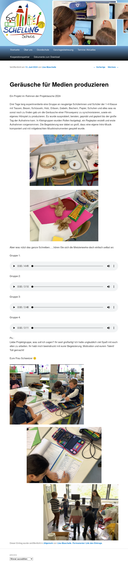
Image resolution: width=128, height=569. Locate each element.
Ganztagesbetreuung (63, 49)
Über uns (28, 49)
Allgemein (48, 543)
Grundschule (43, 49)
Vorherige (99, 67)
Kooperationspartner (20, 56)
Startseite (15, 49)
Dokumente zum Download (47, 56)
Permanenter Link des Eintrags (87, 543)
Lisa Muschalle (49, 67)
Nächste (113, 67)
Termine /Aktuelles (87, 49)
